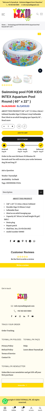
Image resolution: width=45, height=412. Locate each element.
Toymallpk (12, 176)
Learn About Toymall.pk (33, 350)
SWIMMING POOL (13, 183)
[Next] (40, 53)
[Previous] (5, 53)
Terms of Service (8, 354)
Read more (6, 120)
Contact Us (6, 357)
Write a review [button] (22, 265)
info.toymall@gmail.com (31, 5)
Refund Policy (7, 350)
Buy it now (22, 139)
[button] (7, 85)
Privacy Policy (7, 346)
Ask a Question (8, 170)
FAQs (25, 346)
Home (4, 25)
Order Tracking (8, 331)
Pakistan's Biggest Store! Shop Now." (31, 2)
